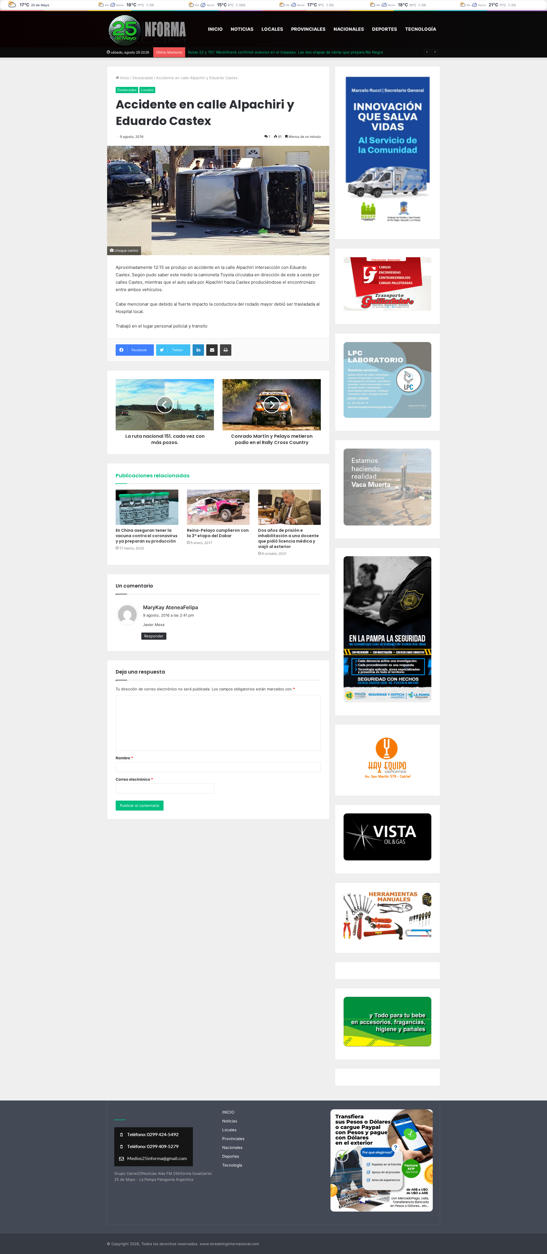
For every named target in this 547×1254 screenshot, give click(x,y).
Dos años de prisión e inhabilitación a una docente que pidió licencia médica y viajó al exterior (288, 538)
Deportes (384, 29)
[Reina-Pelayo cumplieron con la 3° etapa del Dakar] (218, 507)
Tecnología (420, 29)
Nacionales (349, 29)
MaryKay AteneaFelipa (170, 607)
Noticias (242, 29)
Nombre (124, 758)
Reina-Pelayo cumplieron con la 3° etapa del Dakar (218, 533)
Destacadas (142, 77)
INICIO (215, 29)
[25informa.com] (147, 31)
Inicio (124, 77)
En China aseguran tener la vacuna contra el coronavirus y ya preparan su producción (146, 535)
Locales (272, 29)
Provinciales (308, 29)
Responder (154, 636)
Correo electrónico (134, 779)
